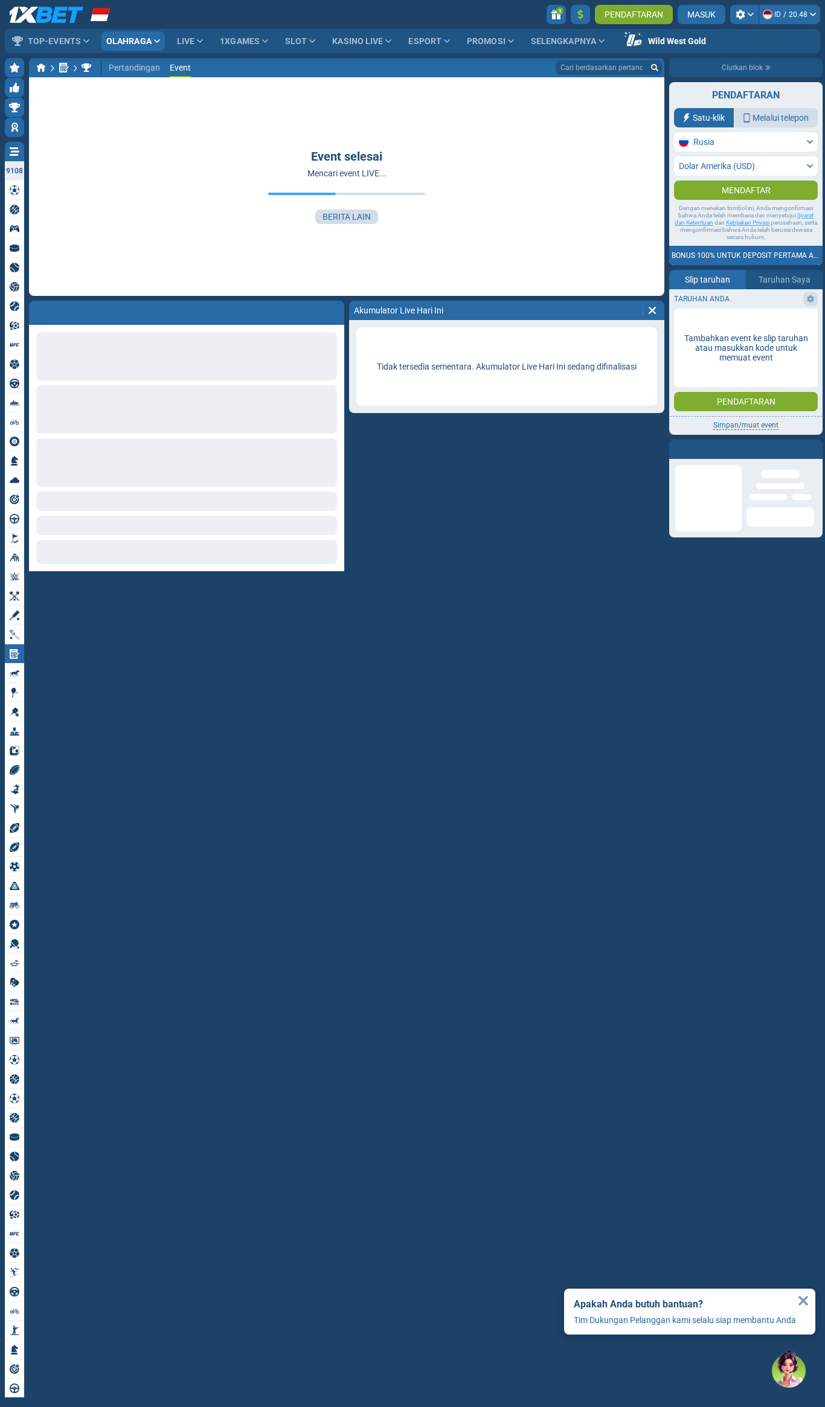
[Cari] (654, 67)
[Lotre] (64, 67)
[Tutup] (803, 1300)
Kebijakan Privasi (747, 246)
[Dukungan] (789, 1371)
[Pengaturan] (744, 14)
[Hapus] (652, 310)
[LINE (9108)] (41, 67)
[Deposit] (580, 14)
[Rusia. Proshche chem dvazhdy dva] (86, 67)
